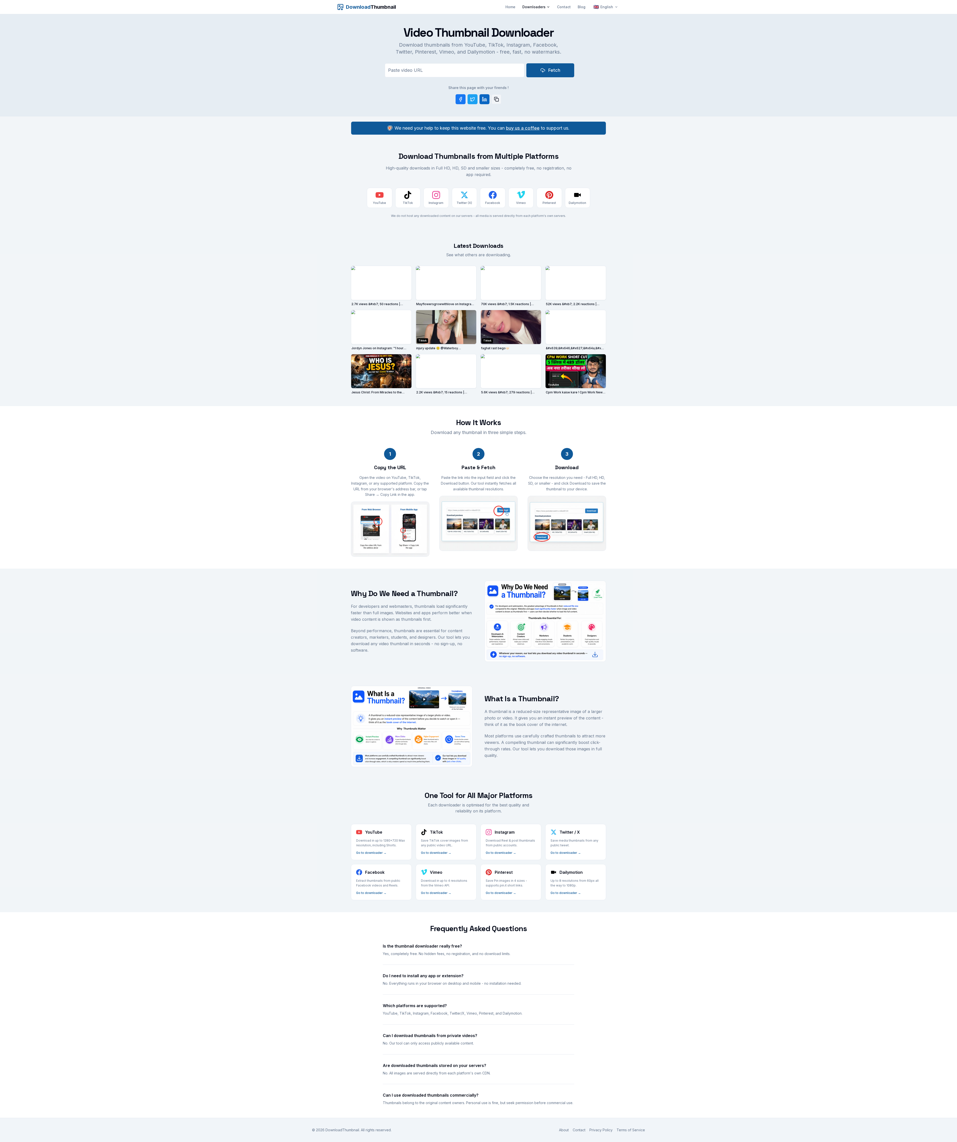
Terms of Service (631, 1130)
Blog (581, 7)
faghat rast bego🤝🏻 (495, 348)
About (564, 1130)
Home (510, 7)
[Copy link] (496, 99)
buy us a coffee (523, 128)
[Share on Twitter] (473, 99)
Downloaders (534, 7)
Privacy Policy (601, 1130)
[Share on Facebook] (461, 99)
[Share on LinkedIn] (484, 99)
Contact (564, 7)
